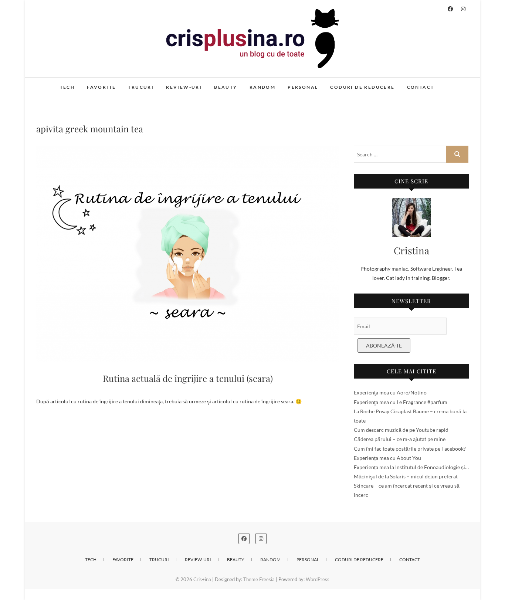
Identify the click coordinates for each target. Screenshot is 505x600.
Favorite (101, 87)
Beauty (225, 87)
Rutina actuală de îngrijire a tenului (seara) (188, 378)
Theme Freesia (259, 579)
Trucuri (141, 87)
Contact (420, 87)
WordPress (317, 579)
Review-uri (184, 87)
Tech (67, 87)
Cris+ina (53, 83)
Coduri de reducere (362, 87)
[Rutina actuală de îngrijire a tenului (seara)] (187, 254)
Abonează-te (384, 345)
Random (262, 87)
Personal (303, 87)
